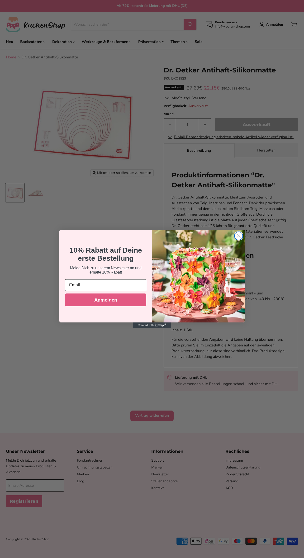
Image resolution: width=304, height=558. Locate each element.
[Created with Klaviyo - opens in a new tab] (152, 325)
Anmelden (105, 300)
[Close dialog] (238, 236)
